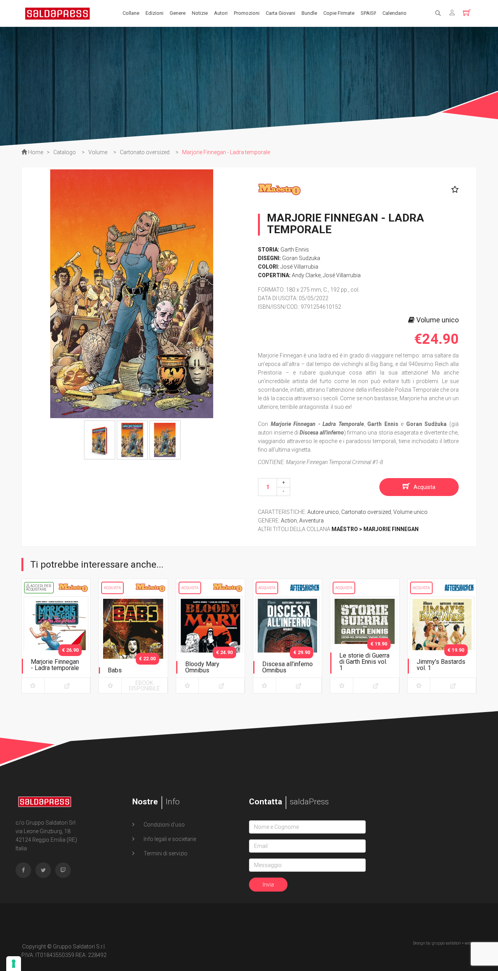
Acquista (424, 487)
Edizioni (154, 13)
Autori (221, 13)
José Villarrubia (299, 267)
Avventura (311, 520)
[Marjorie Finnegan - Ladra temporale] (56, 643)
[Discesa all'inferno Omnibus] (287, 643)
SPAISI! (368, 13)
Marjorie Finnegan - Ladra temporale (55, 665)
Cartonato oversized (366, 512)
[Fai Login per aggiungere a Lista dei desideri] (453, 189)
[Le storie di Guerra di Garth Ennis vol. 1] (364, 643)
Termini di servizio (165, 853)
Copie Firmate (338, 13)
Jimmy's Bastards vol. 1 (441, 665)
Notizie (200, 13)
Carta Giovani (280, 13)
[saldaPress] (57, 13)
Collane (131, 13)
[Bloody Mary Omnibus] (210, 643)
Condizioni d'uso (163, 824)
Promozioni (247, 13)
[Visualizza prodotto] (67, 685)
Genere (178, 13)
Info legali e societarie (169, 839)
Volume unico (410, 512)
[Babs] (133, 643)
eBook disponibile (144, 685)
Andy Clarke (306, 275)
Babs (115, 670)
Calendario (394, 13)
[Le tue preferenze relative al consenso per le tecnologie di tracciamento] (13, 963)
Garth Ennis (295, 249)
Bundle (309, 13)
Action (289, 520)
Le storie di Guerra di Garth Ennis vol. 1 (364, 662)
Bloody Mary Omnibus (202, 667)
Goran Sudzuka (301, 258)
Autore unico (323, 512)
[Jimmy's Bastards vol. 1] (442, 643)
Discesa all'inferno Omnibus (287, 667)
